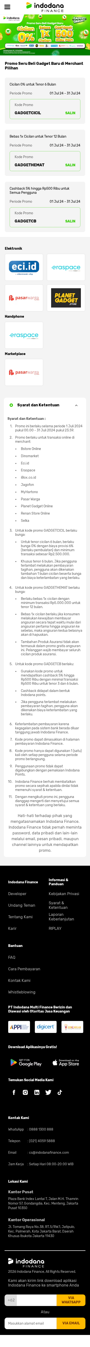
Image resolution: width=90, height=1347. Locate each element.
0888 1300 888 (40, 1129)
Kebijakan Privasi (64, 893)
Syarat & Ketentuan (58, 905)
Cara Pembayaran (24, 969)
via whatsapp (71, 1300)
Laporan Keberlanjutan (61, 916)
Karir (12, 928)
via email (71, 1323)
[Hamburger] (7, 7)
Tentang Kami (20, 917)
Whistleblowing (22, 992)
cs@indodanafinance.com (48, 1153)
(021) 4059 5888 (41, 1141)
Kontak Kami (19, 980)
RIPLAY (55, 928)
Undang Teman (21, 905)
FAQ (11, 957)
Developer (17, 893)
